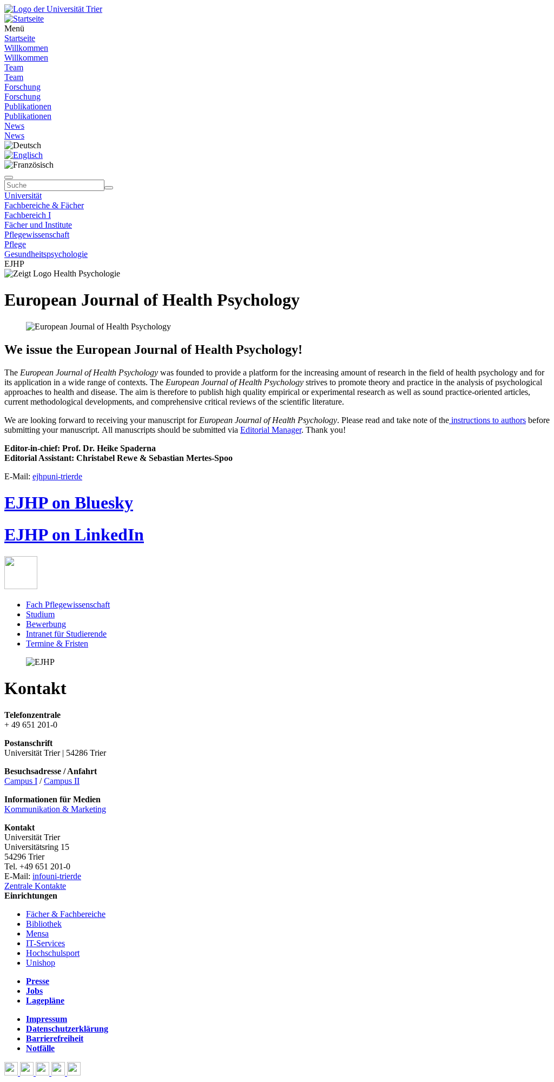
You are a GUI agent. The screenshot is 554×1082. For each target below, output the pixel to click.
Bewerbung (46, 624)
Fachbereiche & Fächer (44, 205)
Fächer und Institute (38, 224)
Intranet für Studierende (66, 633)
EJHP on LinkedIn (74, 534)
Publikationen (27, 106)
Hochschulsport (53, 953)
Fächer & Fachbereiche (65, 914)
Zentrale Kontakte (35, 885)
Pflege (15, 244)
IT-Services (45, 943)
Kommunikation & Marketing (55, 809)
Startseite (19, 38)
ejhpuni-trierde (57, 476)
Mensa (37, 933)
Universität (23, 195)
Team (13, 67)
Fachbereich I (27, 215)
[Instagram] (59, 1072)
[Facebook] (12, 1072)
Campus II (62, 781)
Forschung (22, 86)
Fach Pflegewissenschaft (68, 604)
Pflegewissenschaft (36, 234)
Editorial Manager (270, 429)
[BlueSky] (28, 1072)
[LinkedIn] (74, 1072)
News (14, 125)
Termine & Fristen (57, 643)
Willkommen (26, 47)
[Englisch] (23, 155)
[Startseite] (53, 9)
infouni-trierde (56, 876)
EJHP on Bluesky (68, 502)
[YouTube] (43, 1072)
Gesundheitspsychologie (46, 254)
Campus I (20, 781)
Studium (40, 614)
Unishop (40, 962)
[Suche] (8, 177)
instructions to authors (487, 420)
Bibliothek (44, 923)
